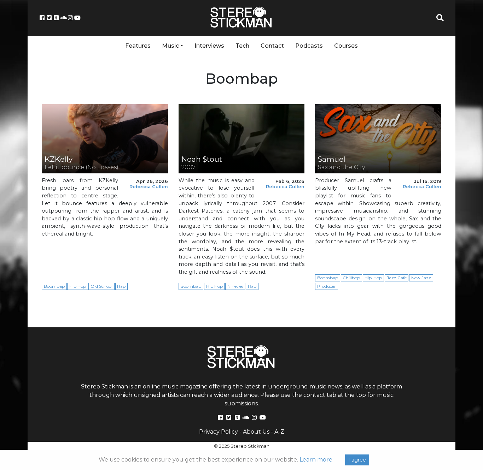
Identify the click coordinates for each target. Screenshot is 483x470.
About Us (256, 431)
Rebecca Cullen (148, 186)
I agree (357, 460)
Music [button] (170, 45)
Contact (272, 45)
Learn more (315, 459)
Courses (346, 45)
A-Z (279, 431)
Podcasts (309, 45)
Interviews (209, 45)
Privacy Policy (218, 431)
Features (138, 45)
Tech (242, 45)
